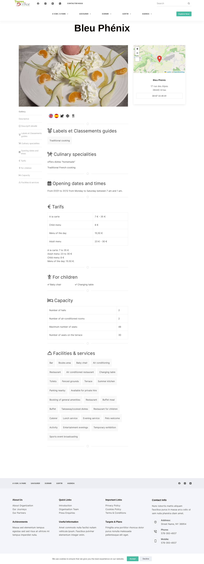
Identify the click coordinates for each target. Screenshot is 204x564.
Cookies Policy (113, 509)
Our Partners (19, 512)
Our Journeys (19, 509)
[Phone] (60, 3)
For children (26, 168)
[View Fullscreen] (137, 59)
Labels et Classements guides (31, 134)
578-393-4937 (169, 533)
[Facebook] (38, 3)
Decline (146, 559)
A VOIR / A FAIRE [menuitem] (59, 14)
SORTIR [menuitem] (125, 14)
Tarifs (23, 161)
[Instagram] (45, 3)
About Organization (22, 505)
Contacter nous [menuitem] (75, 3)
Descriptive (24, 119)
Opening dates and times (29, 152)
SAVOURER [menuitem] (83, 14)
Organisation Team (69, 509)
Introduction (65, 505)
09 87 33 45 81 (159, 96)
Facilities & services (30, 182)
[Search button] (189, 3)
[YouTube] (52, 3)
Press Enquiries (67, 512)
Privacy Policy (112, 505)
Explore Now (183, 14)
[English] (51, 116)
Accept (133, 559)
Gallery (22, 111)
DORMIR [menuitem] (105, 14)
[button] (159, 59)
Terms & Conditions (115, 512)
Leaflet (168, 72)
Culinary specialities (30, 143)
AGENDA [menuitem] (145, 14)
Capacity (26, 175)
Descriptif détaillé (29, 126)
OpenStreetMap (179, 72)
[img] (62, 116)
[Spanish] (56, 116)
